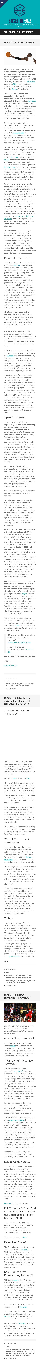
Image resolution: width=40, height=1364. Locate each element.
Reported (8, 1203)
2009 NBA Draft (12, 1349)
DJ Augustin (11, 975)
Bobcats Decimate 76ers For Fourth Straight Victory (17, 700)
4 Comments (11, 986)
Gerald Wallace (22, 977)
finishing (14, 157)
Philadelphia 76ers (23, 979)
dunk (6, 160)
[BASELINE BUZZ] (20, 10)
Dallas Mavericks (27, 684)
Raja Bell (24, 1353)
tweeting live (14, 956)
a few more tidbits (16, 1120)
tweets (17, 625)
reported (22, 1323)
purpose (10, 356)
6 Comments (11, 689)
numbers (32, 101)
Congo (14, 89)
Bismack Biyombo (12, 684)
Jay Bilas (23, 1307)
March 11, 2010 (11, 969)
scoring (17, 265)
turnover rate (9, 167)
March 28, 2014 (11, 678)
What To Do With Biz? (19, 42)
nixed (12, 1046)
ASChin (8, 681)
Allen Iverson (24, 1349)
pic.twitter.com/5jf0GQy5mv (19, 642)
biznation (31, 82)
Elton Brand (21, 975)
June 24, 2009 (11, 1343)
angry (24, 594)
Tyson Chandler (19, 983)
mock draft (18, 1071)
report (25, 1250)
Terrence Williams (22, 1355)
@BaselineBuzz (10, 666)
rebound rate (18, 133)
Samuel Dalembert (23, 686)
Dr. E (8, 972)
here (14, 778)
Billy (15, 84)
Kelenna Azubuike (22, 1351)
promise (17, 1353)
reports (16, 1280)
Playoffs (9, 981)
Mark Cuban (10, 686)
